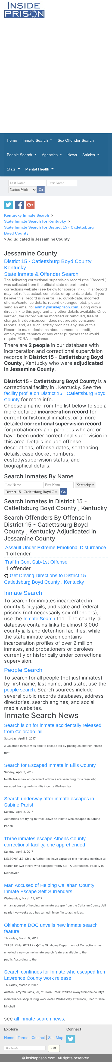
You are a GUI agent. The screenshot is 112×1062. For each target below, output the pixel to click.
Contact (38, 1038)
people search (19, 690)
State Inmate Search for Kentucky (35, 221)
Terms (23, 1038)
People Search (23, 670)
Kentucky (15, 267)
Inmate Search (23, 593)
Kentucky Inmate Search (26, 215)
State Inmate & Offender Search (41, 274)
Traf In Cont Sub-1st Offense (36, 562)
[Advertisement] (56, 76)
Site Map (55, 1038)
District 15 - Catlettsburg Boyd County (48, 261)
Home (9, 1038)
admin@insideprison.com (56, 307)
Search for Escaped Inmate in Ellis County (50, 765)
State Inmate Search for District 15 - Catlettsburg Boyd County (49, 230)
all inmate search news (39, 1019)
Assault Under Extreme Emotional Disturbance (55, 547)
